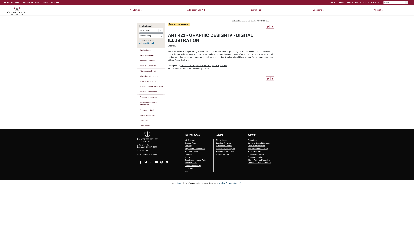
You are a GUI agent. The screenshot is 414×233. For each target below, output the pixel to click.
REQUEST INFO (344, 2)
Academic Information (148, 92)
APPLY (332, 2)
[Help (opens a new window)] (272, 27)
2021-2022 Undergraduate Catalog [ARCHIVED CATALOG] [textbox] (251, 21)
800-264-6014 (142, 150)
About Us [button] (378, 10)
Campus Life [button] (257, 10)
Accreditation (253, 140)
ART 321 (215, 66)
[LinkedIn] (151, 163)
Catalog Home (145, 50)
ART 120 (199, 66)
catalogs (179, 183)
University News (222, 154)
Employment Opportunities (195, 149)
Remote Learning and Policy (195, 160)
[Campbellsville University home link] (17, 10)
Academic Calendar (147, 61)
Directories (144, 121)
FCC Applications (191, 151)
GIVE (364, 2)
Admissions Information (149, 76)
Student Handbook (192, 166)
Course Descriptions (147, 115)
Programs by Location (148, 97)
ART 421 (223, 66)
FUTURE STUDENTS (11, 2)
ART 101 (184, 66)
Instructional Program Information (148, 103)
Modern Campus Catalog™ (230, 183)
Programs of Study (147, 110)
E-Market (188, 146)
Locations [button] (317, 10)
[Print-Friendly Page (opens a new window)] (268, 27)
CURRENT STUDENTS (31, 2)
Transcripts (189, 168)
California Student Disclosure (259, 143)
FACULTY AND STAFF (51, 2)
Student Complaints (255, 157)
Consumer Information (256, 146)
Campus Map (145, 126)
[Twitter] (145, 163)
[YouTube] (156, 163)
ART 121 (207, 66)
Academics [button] (135, 10)
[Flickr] (167, 163)
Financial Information (148, 81)
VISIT (357, 2)
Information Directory (148, 55)
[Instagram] (161, 163)
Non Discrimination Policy (258, 149)
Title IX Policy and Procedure (259, 160)
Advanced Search (146, 43)
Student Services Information (151, 87)
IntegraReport (190, 154)
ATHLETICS (375, 2)
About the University (148, 66)
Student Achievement (256, 154)
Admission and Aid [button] (196, 10)
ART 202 (191, 66)
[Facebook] (140, 163)
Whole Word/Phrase (148, 40)
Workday (188, 171)
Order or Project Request (225, 149)
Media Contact (221, 140)
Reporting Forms (191, 163)
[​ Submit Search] (406, 2)
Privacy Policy (253, 151)
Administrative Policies (149, 71)
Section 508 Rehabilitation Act (259, 163)
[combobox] (252, 21)
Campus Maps (190, 143)
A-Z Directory (190, 140)
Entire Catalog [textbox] (145, 30)
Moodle (187, 157)
